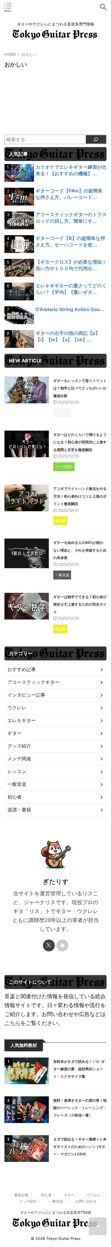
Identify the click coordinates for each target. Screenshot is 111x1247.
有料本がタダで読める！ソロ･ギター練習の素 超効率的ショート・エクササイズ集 (79, 1069)
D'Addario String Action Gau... (70, 309)
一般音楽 (56, 1201)
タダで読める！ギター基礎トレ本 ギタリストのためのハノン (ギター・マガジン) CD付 (81, 1146)
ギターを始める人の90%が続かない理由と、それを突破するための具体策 (80, 550)
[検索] (96, 139)
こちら (12, 1023)
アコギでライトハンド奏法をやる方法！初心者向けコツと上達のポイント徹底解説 (80, 496)
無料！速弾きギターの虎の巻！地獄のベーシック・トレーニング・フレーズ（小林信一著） (80, 1107)
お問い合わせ (86, 1201)
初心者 (46, 1195)
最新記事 (21, 1195)
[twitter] (49, 945)
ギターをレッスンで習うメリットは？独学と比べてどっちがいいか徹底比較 (80, 388)
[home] (62, 945)
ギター (69, 1195)
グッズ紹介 (28, 1201)
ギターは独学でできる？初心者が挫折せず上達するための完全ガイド (80, 604)
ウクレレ (94, 1195)
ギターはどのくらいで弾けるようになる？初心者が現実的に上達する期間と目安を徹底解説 (80, 442)
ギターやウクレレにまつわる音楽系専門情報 (55, 1212)
